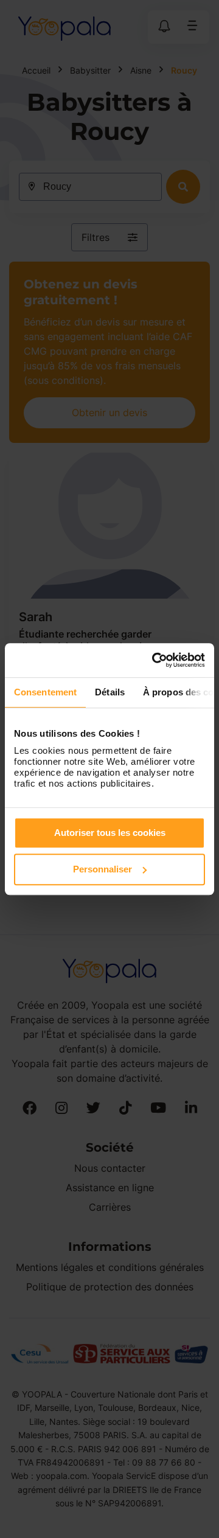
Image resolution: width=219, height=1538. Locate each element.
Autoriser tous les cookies (109, 832)
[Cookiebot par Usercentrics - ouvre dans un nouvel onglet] (154, 660)
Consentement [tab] (45, 692)
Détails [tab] (110, 692)
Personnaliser (102, 869)
